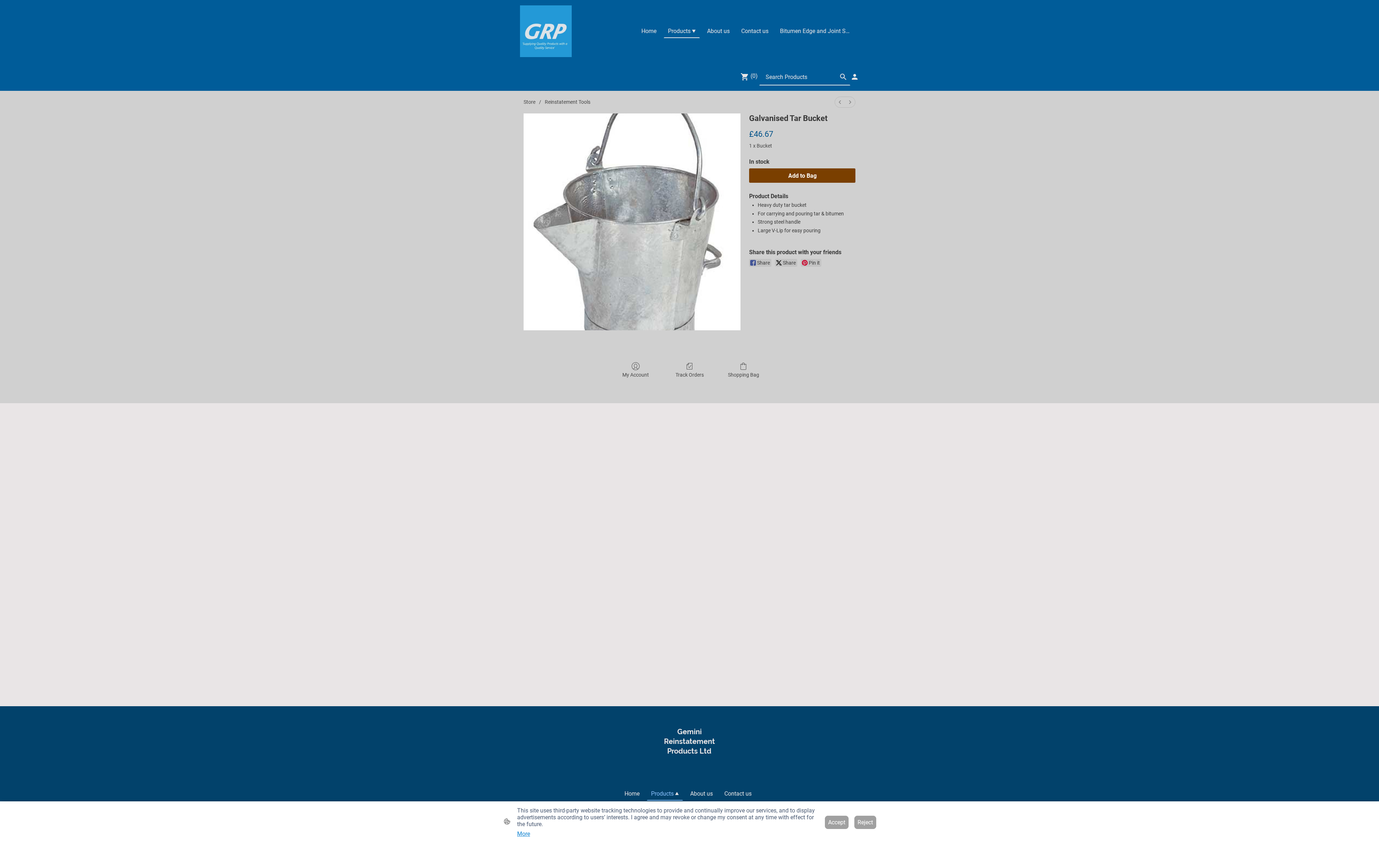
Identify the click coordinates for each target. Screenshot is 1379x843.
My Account (635, 375)
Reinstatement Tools (567, 102)
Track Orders (689, 375)
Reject (865, 822)
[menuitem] (840, 102)
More (523, 833)
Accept (836, 822)
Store (529, 102)
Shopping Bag (743, 375)
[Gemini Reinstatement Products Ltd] (689, 772)
